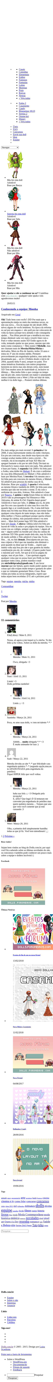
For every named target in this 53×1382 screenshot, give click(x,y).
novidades (32, 1218)
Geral (17, 314)
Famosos (23, 80)
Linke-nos (11, 1317)
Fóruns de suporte (21, 1367)
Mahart (26, 471)
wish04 (23, 484)
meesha (17, 581)
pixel (41, 1218)
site (13, 1225)
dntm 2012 (9, 1206)
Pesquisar (38, 1375)
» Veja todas (24, 98)
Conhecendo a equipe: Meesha (19, 309)
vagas (46, 1226)
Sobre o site (12, 1300)
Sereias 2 (23, 113)
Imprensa (11, 1303)
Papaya (8, 495)
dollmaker (20, 1206)
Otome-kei (24, 116)
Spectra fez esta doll (16, 214)
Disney (22, 119)
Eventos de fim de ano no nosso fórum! (26, 955)
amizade (4, 1198)
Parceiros (11, 1319)
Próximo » (9, 836)
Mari (10, 1215)
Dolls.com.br (7, 1346)
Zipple (13, 524)
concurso (31, 1201)
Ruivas (22, 93)
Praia (21, 90)
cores (3, 1206)
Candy (22, 108)
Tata (35, 1225)
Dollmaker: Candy (19, 1129)
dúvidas (48, 1206)
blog (15, 137)
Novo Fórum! (18, 1078)
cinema (46, 1198)
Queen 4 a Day (12, 1221)
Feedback (17, 1370)
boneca (39, 1198)
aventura (29, 1198)
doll (15, 1206)
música (15, 1218)
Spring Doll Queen (24, 1225)
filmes (27, 1210)
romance (34, 1221)
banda (34, 1198)
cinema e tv (7, 1201)
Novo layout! (17, 1180)
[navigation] (26, 1369)
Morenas (23, 87)
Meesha (13, 601)
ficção (21, 1211)
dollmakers (30, 1206)
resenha (24, 1221)
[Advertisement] (26, 34)
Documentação (20, 1364)
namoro (22, 1218)
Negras (22, 95)
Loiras (22, 85)
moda (15, 1215)
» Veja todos (24, 121)
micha (25, 581)
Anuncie (11, 1305)
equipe (10, 581)
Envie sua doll (19, 134)
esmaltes (15, 1211)
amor (9, 1198)
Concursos (18, 132)
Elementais (24, 74)
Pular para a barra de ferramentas (16, 1354)
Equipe (16, 139)
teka (41, 1225)
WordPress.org (20, 1362)
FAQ (15, 129)
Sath (41, 1222)
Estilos (22, 77)
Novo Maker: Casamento (22, 1027)
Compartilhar (7, 586)
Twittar (4, 596)
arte (23, 1197)
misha (31, 581)
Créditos (11, 1322)
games (34, 1211)
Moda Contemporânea (30, 1214)
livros (5, 1214)
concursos (43, 1201)
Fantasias (23, 82)
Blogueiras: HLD (27, 111)
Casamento (24, 106)
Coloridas (23, 72)
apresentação (15, 1198)
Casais (22, 69)
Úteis (15, 126)
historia (41, 1210)
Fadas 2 (22, 103)
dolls (40, 1205)
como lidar (20, 1201)
